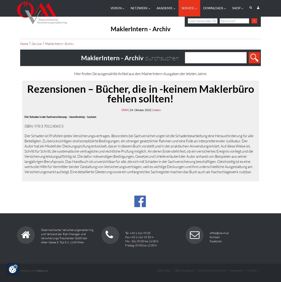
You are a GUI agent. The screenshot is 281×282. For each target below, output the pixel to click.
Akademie (165, 8)
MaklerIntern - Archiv (59, 44)
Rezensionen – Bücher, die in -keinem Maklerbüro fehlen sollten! (140, 94)
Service (188, 8)
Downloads (213, 8)
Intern (157, 110)
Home (24, 44)
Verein (116, 8)
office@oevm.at (219, 233)
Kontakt (215, 237)
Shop (236, 8)
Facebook (216, 241)
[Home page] (42, 11)
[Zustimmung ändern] (13, 269)
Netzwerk (139, 8)
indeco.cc (42, 271)
